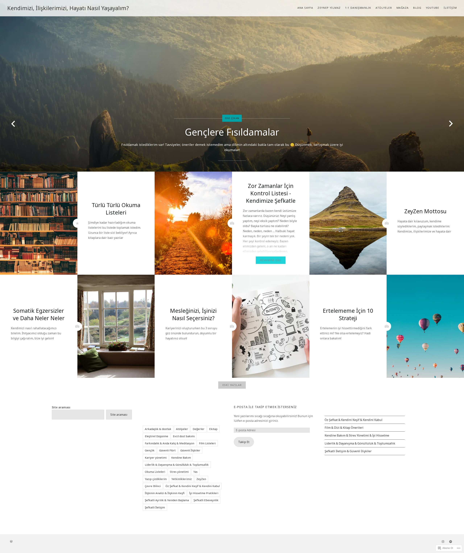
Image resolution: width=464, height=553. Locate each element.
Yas (195, 471)
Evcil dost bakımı (184, 436)
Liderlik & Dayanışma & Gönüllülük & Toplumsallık (360, 443)
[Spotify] (450, 541)
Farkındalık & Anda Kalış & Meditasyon (169, 443)
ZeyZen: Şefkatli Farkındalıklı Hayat (232, 137)
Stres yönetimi (179, 471)
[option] (232, 86)
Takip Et (243, 442)
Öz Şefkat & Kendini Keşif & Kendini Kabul (353, 420)
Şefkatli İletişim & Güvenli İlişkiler (348, 451)
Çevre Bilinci (153, 486)
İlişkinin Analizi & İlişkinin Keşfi (165, 493)
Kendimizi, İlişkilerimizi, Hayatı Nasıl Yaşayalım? (68, 8)
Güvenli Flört (167, 450)
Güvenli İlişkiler (190, 450)
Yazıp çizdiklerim (156, 479)
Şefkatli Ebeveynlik (206, 500)
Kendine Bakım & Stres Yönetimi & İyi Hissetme (357, 435)
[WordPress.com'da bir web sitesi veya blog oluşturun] (11, 541)
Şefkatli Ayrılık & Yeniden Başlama (167, 500)
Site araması (61, 407)
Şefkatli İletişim (155, 507)
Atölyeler (384, 7)
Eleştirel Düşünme (156, 436)
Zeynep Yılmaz (329, 7)
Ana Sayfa (305, 7)
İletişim (450, 7)
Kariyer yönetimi (156, 457)
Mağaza (402, 7)
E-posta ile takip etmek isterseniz (265, 407)
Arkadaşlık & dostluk (158, 429)
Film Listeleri (207, 443)
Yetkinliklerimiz (181, 479)
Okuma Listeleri (155, 471)
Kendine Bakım (181, 457)
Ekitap (213, 429)
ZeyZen (201, 479)
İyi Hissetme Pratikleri (203, 493)
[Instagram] (443, 541)
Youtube (432, 7)
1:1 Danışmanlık (358, 7)
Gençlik (149, 450)
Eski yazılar (232, 385)
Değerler (198, 429)
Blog (417, 7)
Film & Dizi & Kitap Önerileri (344, 428)
